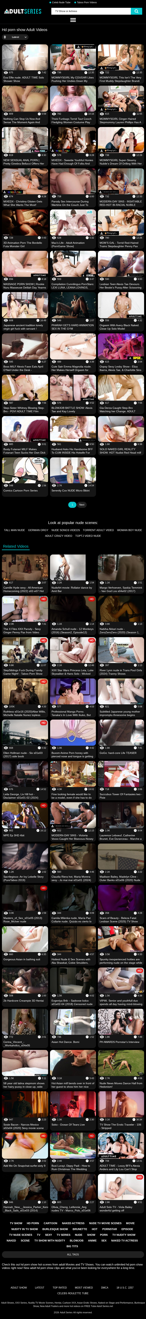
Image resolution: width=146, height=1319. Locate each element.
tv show (16, 1223)
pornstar (109, 1229)
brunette (80, 1229)
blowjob (76, 1240)
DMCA (104, 1287)
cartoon (50, 1223)
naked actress (73, 1223)
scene (25, 1240)
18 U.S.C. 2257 (125, 1287)
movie (130, 1223)
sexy (48, 1234)
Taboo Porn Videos (87, 2)
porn (104, 1234)
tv (38, 1234)
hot (95, 1229)
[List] (73, 20)
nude (78, 1234)
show (91, 1234)
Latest (39, 1287)
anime (92, 1240)
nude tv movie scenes (105, 1223)
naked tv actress (124, 1240)
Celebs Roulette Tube (73, 1293)
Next (81, 504)
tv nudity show (123, 1234)
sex (103, 1240)
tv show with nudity (49, 1240)
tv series (63, 1234)
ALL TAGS (73, 1254)
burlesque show (55, 1229)
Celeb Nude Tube (61, 2)
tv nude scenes (20, 1234)
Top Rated (60, 1287)
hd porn (33, 1223)
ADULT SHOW (19, 1287)
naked (11, 1240)
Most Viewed (84, 1287)
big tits (72, 1246)
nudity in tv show (24, 1229)
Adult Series (66, 1312)
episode (127, 1229)
